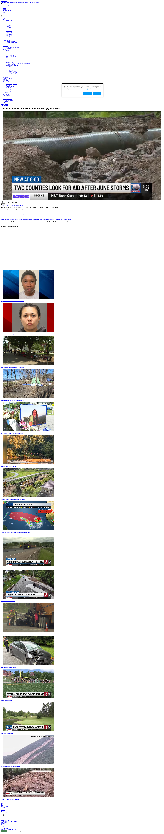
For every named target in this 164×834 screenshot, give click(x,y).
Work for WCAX (6, 80)
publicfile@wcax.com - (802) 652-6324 (9, 821)
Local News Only (6, 5)
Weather (4, 8)
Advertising (3, 827)
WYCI (4, 12)
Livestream (5, 6)
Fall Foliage (8, 57)
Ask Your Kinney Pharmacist (11, 84)
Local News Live (6, 95)
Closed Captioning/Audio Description (8, 829)
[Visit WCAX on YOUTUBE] (7, 105)
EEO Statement (4, 824)
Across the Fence (6, 94)
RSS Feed (3, 810)
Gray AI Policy (6, 102)
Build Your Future (16, 2)
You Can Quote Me (10, 33)
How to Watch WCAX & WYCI (12, 47)
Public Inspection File (5, 820)
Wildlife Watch (9, 32)
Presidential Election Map (11, 41)
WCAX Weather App (10, 55)
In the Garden (8, 25)
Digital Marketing (6, 101)
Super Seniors (8, 28)
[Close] (1, 16)
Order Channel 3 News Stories (12, 73)
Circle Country (6, 96)
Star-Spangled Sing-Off (8, 91)
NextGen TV (5, 92)
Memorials (3, 2)
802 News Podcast (7, 10)
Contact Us (5, 11)
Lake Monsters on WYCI (11, 64)
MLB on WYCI (9, 66)
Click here (3, 831)
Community (5, 82)
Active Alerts (8, 54)
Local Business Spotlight (8, 100)
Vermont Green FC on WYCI (12, 65)
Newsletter (8, 38)
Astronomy (8, 58)
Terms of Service (4, 822)
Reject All (87, 93)
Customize (68, 93)
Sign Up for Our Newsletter (11, 72)
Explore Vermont (9, 87)
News (4, 19)
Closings (7, 50)
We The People (36, 2)
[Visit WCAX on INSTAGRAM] (5, 105)
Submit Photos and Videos (11, 36)
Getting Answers (29, 2)
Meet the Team (9, 69)
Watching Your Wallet (7, 99)
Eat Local (2, 811)
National (7, 23)
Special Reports (9, 20)
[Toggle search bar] (1, 14)
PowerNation (5, 97)
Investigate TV (9, 26)
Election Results (6, 40)
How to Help (8, 85)
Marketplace (8, 88)
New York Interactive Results (11, 43)
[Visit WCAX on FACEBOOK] (1, 105)
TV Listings (8, 48)
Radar (7, 51)
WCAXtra (8, 39)
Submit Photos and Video (11, 71)
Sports (4, 9)
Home (4, 18)
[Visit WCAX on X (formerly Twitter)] (3, 105)
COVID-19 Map (4, 812)
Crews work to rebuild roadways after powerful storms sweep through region (12, 214)
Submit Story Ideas (9, 70)
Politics (2, 808)
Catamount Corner (9, 62)
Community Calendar (10, 86)
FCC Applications (4, 826)
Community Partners (10, 74)
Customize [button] (4, 830)
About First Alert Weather (11, 56)
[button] (5, 19)
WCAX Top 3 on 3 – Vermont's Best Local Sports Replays (18, 63)
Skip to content (4, 1)
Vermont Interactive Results (11, 42)
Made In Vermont (9, 27)
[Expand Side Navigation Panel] (1, 3)
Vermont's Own (23, 2)
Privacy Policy (3, 823)
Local (7, 21)
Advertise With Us (8, 2)
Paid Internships (6, 81)
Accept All (97, 93)
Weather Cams (9, 52)
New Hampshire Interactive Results (13, 44)
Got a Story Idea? (9, 35)
